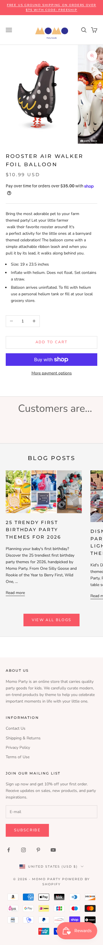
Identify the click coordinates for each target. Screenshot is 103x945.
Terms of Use (17, 757)
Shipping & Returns (23, 738)
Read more (15, 592)
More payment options (51, 373)
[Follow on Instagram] (23, 850)
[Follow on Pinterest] (38, 850)
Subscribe (27, 830)
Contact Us (15, 728)
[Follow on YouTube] (53, 850)
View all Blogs (52, 620)
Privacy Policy (18, 747)
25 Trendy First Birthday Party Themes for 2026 (33, 530)
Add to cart (51, 342)
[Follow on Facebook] (8, 850)
